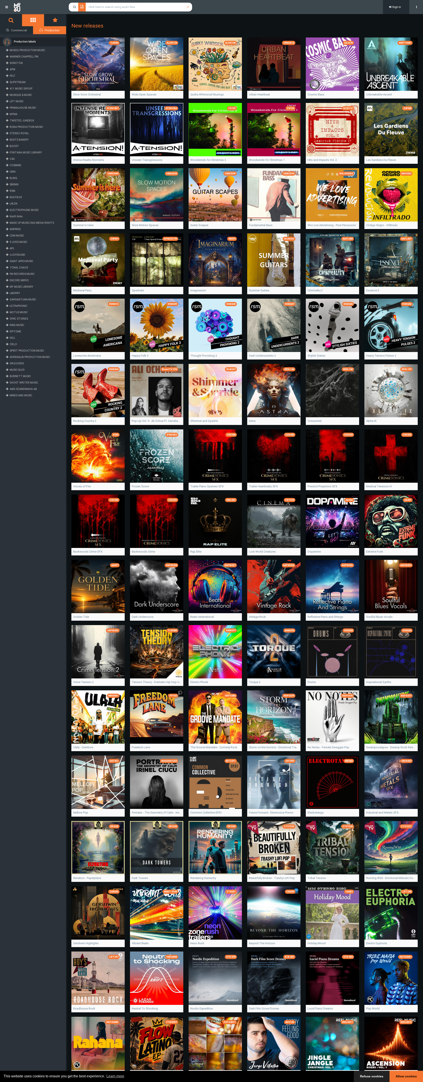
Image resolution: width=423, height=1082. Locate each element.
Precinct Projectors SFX (322, 486)
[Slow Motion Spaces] (156, 195)
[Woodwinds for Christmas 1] (274, 129)
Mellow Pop (80, 812)
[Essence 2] (391, 260)
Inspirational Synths (378, 682)
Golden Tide (81, 616)
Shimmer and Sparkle (204, 421)
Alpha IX (371, 421)
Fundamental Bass (261, 225)
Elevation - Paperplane (87, 878)
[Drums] (332, 651)
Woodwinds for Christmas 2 (208, 160)
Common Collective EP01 (206, 812)
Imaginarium (198, 290)
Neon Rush (197, 943)
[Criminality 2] (332, 260)
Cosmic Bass (316, 94)
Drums (312, 682)
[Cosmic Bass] (332, 64)
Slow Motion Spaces (145, 225)
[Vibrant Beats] (156, 913)
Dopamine (314, 551)
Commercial (19, 30)
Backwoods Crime (143, 551)
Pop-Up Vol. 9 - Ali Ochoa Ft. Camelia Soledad (157, 421)
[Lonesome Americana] (98, 325)
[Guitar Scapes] (215, 195)
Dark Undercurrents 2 (262, 355)
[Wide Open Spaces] (156, 64)
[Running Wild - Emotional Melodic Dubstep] (391, 847)
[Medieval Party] (98, 260)
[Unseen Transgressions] (156, 129)
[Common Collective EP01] (215, 782)
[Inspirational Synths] (391, 651)
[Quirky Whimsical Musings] (215, 64)
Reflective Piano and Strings (325, 616)
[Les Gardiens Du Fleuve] (391, 129)
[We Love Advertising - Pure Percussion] (332, 195)
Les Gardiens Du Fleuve (381, 160)
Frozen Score (140, 486)
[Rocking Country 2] (98, 390)
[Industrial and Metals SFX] (391, 782)
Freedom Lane (141, 747)
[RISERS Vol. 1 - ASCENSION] (391, 1043)
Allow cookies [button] (406, 1076)
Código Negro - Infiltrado (382, 225)
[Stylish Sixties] (332, 325)
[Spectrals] (156, 260)
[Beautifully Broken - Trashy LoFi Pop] (274, 847)
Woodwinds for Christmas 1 (267, 160)
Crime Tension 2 (83, 682)
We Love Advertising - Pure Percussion (332, 225)
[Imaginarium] (215, 260)
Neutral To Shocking (145, 1008)
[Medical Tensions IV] (391, 456)
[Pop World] (391, 978)
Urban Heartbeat (259, 94)
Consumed (314, 421)
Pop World (373, 1008)
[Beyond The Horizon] (274, 913)
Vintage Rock (257, 616)
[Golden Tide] (98, 586)
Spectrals (138, 290)
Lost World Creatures (262, 551)
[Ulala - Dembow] (98, 717)
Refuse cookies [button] (371, 1076)
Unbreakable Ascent (379, 94)
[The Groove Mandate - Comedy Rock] (215, 717)
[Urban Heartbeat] (274, 64)
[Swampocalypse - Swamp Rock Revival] (391, 717)
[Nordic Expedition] (215, 978)
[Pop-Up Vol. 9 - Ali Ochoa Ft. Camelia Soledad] (156, 390)
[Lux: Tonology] (215, 1043)
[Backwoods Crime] (156, 521)
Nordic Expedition (201, 1008)
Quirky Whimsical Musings (207, 94)
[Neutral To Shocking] (156, 978)
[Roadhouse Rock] (98, 978)
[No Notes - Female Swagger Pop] (332, 717)
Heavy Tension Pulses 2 (381, 355)
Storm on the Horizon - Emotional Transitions (274, 747)
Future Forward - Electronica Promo (271, 812)
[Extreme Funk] (391, 521)
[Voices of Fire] (98, 456)
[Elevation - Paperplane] (98, 847)
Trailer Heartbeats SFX (263, 486)
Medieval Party (82, 290)
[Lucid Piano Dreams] (332, 978)
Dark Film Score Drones (264, 1008)
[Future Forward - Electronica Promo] (274, 782)
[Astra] (274, 390)
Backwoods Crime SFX (87, 551)
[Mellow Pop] (98, 782)
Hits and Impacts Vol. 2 (322, 160)
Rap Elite (195, 551)
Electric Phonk (199, 682)
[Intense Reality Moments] (98, 129)
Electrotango (316, 812)
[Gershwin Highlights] (98, 913)
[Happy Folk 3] (156, 325)
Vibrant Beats (140, 943)
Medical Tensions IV (379, 486)
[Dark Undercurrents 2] (274, 325)
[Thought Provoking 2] (215, 325)
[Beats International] (215, 586)
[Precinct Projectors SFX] (332, 456)
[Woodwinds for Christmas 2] (215, 129)
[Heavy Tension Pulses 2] (391, 325)
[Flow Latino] (156, 1043)
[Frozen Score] (156, 456)
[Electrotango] (332, 782)
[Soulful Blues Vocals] (391, 586)
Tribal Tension (317, 878)
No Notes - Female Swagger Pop (328, 747)
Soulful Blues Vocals (379, 616)
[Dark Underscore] (156, 586)
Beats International (202, 616)
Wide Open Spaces (144, 94)
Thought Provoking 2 (203, 355)
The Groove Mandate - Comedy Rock (213, 747)
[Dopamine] (332, 521)
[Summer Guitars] (274, 260)
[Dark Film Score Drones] (274, 978)
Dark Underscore (142, 616)
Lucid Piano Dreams (320, 1008)
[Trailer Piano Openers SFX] (215, 456)
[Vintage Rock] (274, 586)
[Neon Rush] (215, 913)
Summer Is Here (83, 225)
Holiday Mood (317, 943)
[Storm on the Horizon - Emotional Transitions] (274, 717)
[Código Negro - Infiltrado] (391, 195)
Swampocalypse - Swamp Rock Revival (391, 747)
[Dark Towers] (156, 847)
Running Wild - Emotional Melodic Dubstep (391, 878)
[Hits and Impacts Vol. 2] (332, 129)
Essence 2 (372, 290)
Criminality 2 (315, 290)
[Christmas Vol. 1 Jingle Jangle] (332, 1043)
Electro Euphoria (376, 943)
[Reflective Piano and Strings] (332, 586)
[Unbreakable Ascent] (391, 64)
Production (52, 30)
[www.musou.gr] (17, 7)
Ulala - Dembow (83, 747)
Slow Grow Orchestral (87, 94)
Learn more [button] (115, 1076)
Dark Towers (140, 878)
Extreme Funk (374, 551)
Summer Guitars (259, 290)
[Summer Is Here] (98, 195)
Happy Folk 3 (140, 355)
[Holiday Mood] (332, 913)
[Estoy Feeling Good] (274, 1043)
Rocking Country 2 (84, 421)
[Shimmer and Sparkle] (215, 390)
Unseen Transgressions (147, 160)
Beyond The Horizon (262, 943)
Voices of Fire (82, 486)
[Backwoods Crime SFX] (98, 521)
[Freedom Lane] (156, 717)
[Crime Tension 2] (98, 651)
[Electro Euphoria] (391, 913)
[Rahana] (98, 1043)
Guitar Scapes (199, 225)
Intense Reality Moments (88, 160)
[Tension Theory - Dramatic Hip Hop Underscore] (156, 651)
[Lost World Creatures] (274, 521)
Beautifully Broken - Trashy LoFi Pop (272, 878)
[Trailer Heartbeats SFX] (274, 456)
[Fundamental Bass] (274, 195)
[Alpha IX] (391, 390)
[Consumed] (332, 390)
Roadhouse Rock (84, 1008)
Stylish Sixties (316, 355)
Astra (252, 421)
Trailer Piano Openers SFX (207, 486)
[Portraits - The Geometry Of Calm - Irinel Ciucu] (156, 782)
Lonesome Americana (87, 355)
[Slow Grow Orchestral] (98, 64)
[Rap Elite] (215, 521)
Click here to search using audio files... (113, 7)
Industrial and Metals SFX (382, 812)
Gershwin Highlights (86, 943)
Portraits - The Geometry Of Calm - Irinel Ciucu (157, 812)
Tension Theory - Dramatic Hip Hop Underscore (157, 682)
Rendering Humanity (203, 878)
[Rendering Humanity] (215, 847)
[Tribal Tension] (332, 847)
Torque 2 (254, 682)
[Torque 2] (274, 651)
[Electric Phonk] (215, 651)
